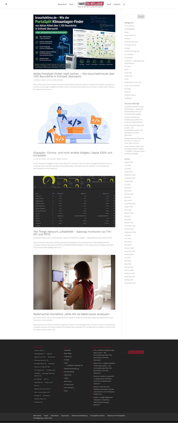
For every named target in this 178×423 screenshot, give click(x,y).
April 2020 (128, 241)
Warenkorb (67, 375)
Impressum (68, 356)
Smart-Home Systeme (44, 320)
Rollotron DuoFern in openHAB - (104, 376)
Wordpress (128, 98)
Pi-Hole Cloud (68, 384)
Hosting (127, 48)
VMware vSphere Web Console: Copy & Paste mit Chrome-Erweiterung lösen (133, 119)
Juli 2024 (128, 184)
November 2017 (130, 276)
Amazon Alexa (129, 26)
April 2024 (128, 187)
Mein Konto (68, 381)
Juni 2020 (128, 238)
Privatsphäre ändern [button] (97, 415)
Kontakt (117, 4)
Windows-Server (130, 95)
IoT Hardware (129, 54)
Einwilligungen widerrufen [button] (42, 418)
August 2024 (129, 181)
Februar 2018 (129, 270)
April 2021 (128, 219)
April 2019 (128, 261)
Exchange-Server (130, 45)
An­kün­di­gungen (130, 29)
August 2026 (129, 162)
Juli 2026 (128, 165)
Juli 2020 (128, 235)
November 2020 (130, 226)
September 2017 (130, 283)
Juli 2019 (127, 257)
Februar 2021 (129, 222)
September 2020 (130, 232)
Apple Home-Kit (62, 317)
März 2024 (128, 191)
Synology (128, 88)
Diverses (60, 80)
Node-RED (87, 317)
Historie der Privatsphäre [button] (116, 415)
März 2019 (128, 264)
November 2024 (130, 178)
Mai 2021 (127, 216)
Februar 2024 (129, 194)
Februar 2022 (129, 213)
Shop (109, 4)
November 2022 (130, 203)
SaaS (71, 4)
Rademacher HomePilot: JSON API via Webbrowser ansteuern (71, 314)
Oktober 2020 (129, 229)
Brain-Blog (62, 4)
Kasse (66, 378)
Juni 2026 (128, 168)
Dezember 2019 (130, 251)
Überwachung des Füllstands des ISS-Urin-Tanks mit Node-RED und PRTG (134, 140)
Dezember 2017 (130, 273)
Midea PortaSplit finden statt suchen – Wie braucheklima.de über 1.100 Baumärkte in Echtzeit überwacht (74, 75)
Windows (128, 92)
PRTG (110, 238)
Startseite (67, 350)
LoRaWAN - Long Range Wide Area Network (92, 238)
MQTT (126, 69)
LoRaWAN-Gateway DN (75, 365)
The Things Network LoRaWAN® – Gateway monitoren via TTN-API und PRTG (72, 233)
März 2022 (128, 210)
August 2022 (129, 206)
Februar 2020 (129, 248)
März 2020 (128, 245)
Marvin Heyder (41, 80)
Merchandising (69, 372)
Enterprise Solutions (131, 42)
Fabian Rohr (97, 363)
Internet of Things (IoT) (70, 238)
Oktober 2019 (129, 254)
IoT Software (129, 57)
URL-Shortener (69, 387)
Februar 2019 (129, 267)
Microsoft (128, 66)
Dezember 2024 (130, 175)
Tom (95, 350)
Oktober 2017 (129, 280)
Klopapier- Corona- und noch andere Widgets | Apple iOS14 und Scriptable (72, 154)
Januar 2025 (129, 172)
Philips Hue (95, 317)
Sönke (96, 397)
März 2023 (128, 200)
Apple (59, 159)
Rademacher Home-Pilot (133, 82)
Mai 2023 (128, 197)
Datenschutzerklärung (71, 368)
